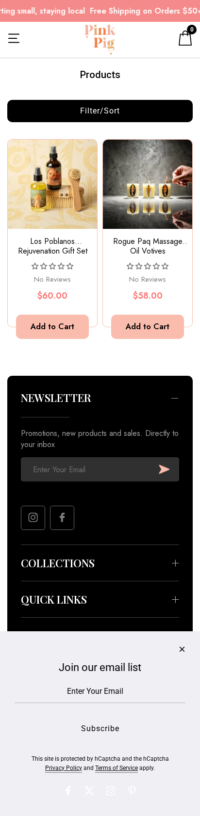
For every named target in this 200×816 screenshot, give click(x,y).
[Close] (182, 649)
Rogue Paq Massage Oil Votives (148, 246)
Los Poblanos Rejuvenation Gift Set (52, 246)
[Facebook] (62, 518)
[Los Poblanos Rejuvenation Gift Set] (52, 184)
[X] (89, 790)
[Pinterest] (132, 790)
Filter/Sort (100, 110)
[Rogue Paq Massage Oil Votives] (147, 184)
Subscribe (164, 469)
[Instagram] (33, 518)
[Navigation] (13, 40)
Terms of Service (116, 768)
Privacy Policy (63, 768)
